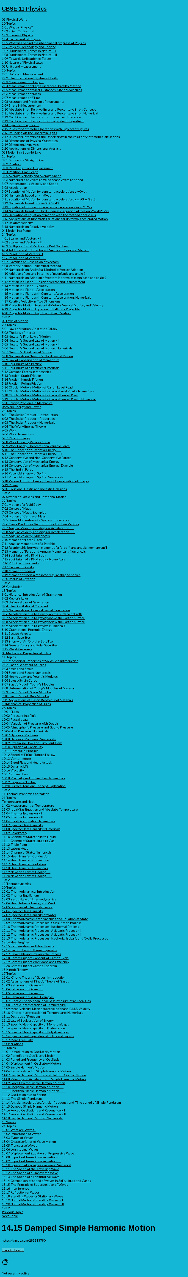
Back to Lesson (13, 1250)
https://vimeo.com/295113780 (24, 1240)
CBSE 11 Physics (24, 9)
